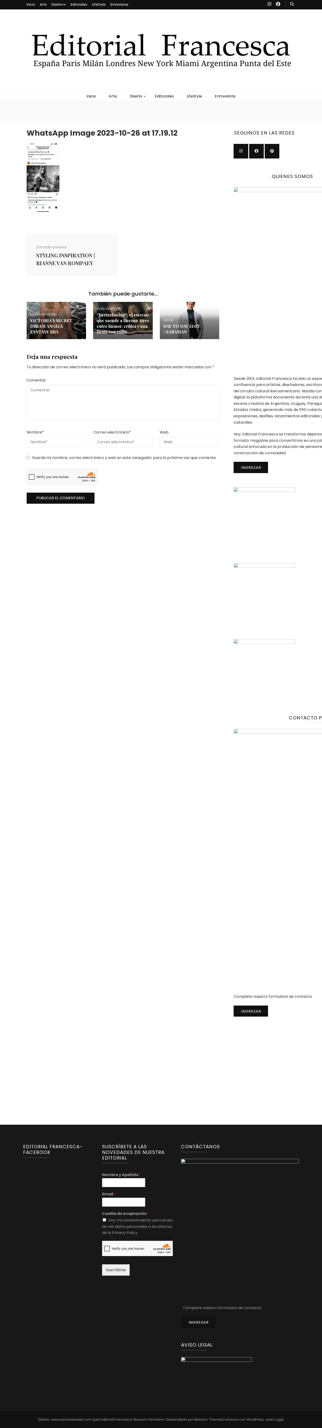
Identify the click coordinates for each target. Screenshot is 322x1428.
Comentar (36, 380)
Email (109, 1194)
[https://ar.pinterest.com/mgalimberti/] (272, 151)
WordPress (255, 1419)
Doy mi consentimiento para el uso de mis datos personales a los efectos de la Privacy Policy (137, 1226)
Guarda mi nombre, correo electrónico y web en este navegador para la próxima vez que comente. (124, 457)
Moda (51, 314)
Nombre (35, 432)
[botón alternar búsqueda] (292, 4)
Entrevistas (119, 4)
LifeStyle (99, 4)
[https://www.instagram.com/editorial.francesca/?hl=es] (241, 151)
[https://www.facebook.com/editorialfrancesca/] (256, 151)
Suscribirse (116, 1270)
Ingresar (251, 467)
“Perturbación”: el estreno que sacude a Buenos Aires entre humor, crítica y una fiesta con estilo (123, 323)
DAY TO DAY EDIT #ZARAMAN (181, 329)
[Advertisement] (269, 1060)
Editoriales (79, 4)
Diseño (56, 4)
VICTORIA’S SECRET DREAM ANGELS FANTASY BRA (51, 326)
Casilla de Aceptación (125, 1213)
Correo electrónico (112, 432)
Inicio (31, 4)
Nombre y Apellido (121, 1174)
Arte (43, 4)
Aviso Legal (275, 1419)
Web (164, 432)
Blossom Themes (208, 1419)
